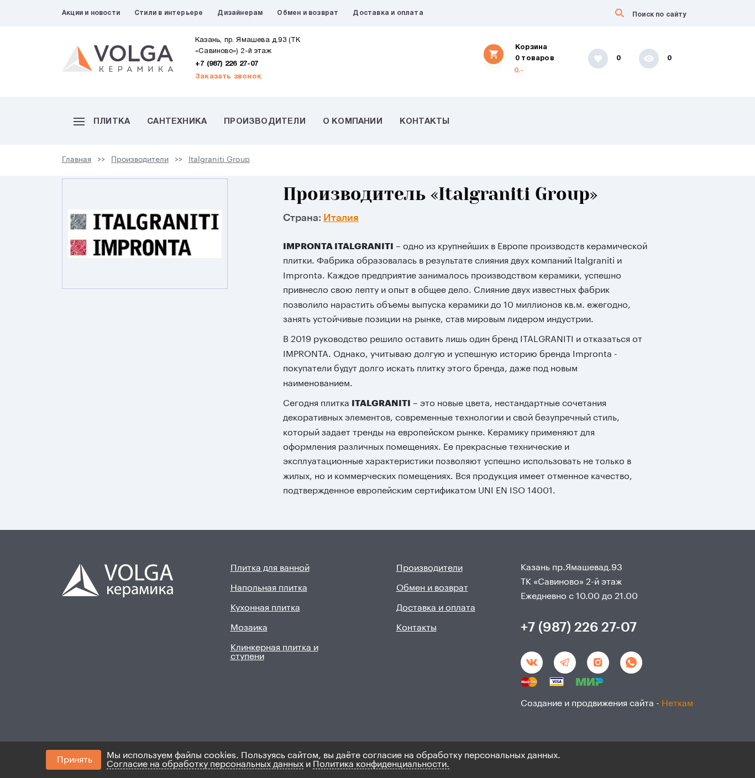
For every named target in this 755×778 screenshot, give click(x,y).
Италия (341, 218)
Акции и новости (91, 13)
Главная (76, 160)
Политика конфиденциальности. (381, 764)
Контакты (425, 121)
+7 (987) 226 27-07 (227, 64)
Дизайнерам (240, 13)
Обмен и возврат (307, 13)
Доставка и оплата (388, 13)
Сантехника (177, 121)
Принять (74, 759)
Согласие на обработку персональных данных (205, 764)
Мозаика (249, 627)
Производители (265, 121)
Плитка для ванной (270, 568)
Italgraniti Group (219, 160)
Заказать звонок (228, 76)
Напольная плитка (268, 588)
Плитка (111, 121)
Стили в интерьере (168, 13)
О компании (352, 121)
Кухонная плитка (265, 607)
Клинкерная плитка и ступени (274, 652)
